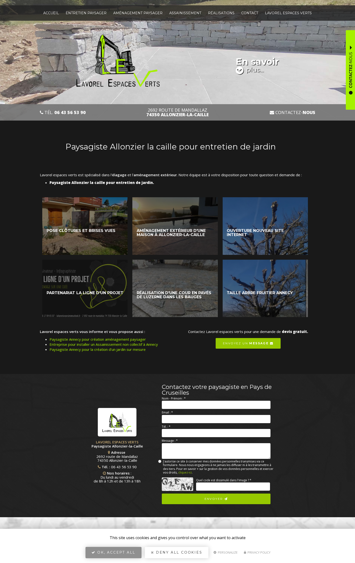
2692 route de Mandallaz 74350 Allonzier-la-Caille (117, 458)
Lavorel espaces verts (288, 13)
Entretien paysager (86, 13)
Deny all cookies (178, 552)
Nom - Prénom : (174, 398)
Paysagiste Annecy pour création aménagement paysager (98, 339)
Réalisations (221, 13)
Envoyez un (246, 343)
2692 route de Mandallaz (177, 112)
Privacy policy (258, 552)
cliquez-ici (185, 472)
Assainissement (185, 13)
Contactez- (294, 112)
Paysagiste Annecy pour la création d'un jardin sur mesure (98, 349)
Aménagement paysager (138, 13)
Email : (167, 412)
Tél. (64, 112)
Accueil (51, 13)
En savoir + (85, 226)
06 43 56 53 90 (124, 466)
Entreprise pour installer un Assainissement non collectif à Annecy (104, 344)
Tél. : (166, 427)
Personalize (227, 552)
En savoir (257, 65)
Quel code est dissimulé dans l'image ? (223, 480)
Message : (170, 441)
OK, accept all (115, 552)
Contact (249, 13)
